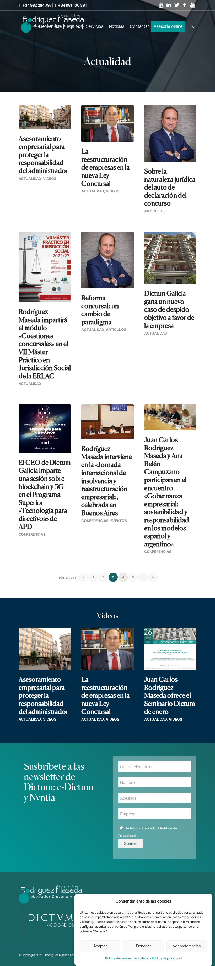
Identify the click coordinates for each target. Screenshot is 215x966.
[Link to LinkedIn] (169, 5)
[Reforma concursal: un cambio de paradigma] (107, 260)
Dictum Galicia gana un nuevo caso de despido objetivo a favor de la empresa (169, 309)
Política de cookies (118, 958)
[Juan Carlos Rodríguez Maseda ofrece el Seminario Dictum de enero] (170, 649)
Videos (49, 178)
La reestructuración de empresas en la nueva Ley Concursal (105, 167)
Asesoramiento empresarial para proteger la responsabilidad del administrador (43, 155)
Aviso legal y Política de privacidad (158, 958)
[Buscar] (192, 26)
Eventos (118, 521)
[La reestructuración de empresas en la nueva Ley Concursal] (107, 123)
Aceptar (100, 946)
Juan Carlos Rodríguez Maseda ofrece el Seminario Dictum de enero (169, 695)
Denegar (143, 946)
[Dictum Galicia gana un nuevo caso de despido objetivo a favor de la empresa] (170, 258)
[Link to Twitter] (177, 5)
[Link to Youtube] (161, 5)
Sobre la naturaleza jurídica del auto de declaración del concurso (169, 187)
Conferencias (32, 534)
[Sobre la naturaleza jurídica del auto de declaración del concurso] (170, 133)
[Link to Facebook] (185, 5)
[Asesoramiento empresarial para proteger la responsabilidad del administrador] (45, 117)
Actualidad (30, 178)
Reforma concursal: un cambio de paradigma (100, 310)
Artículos (154, 211)
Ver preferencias (187, 946)
